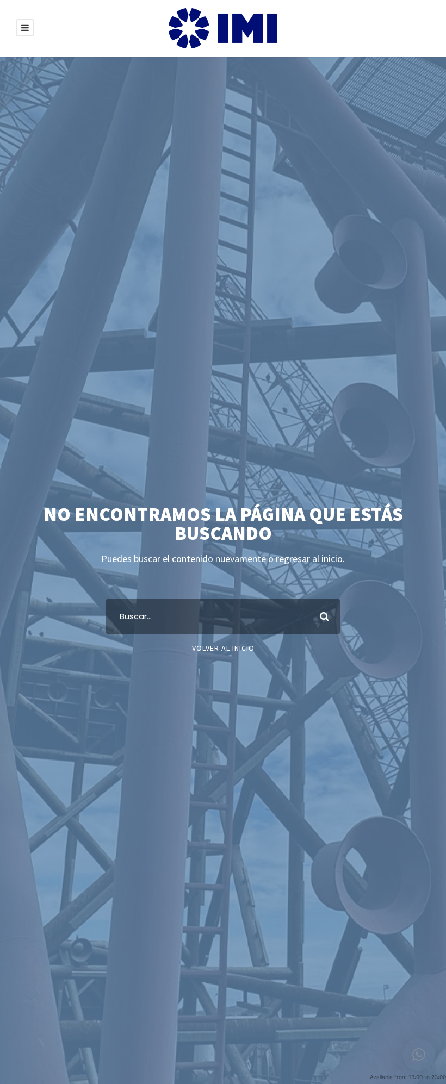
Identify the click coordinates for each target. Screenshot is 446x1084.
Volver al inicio (223, 648)
